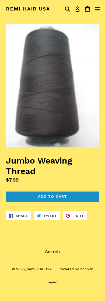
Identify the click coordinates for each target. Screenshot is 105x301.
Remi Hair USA (28, 9)
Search (52, 251)
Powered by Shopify (75, 269)
